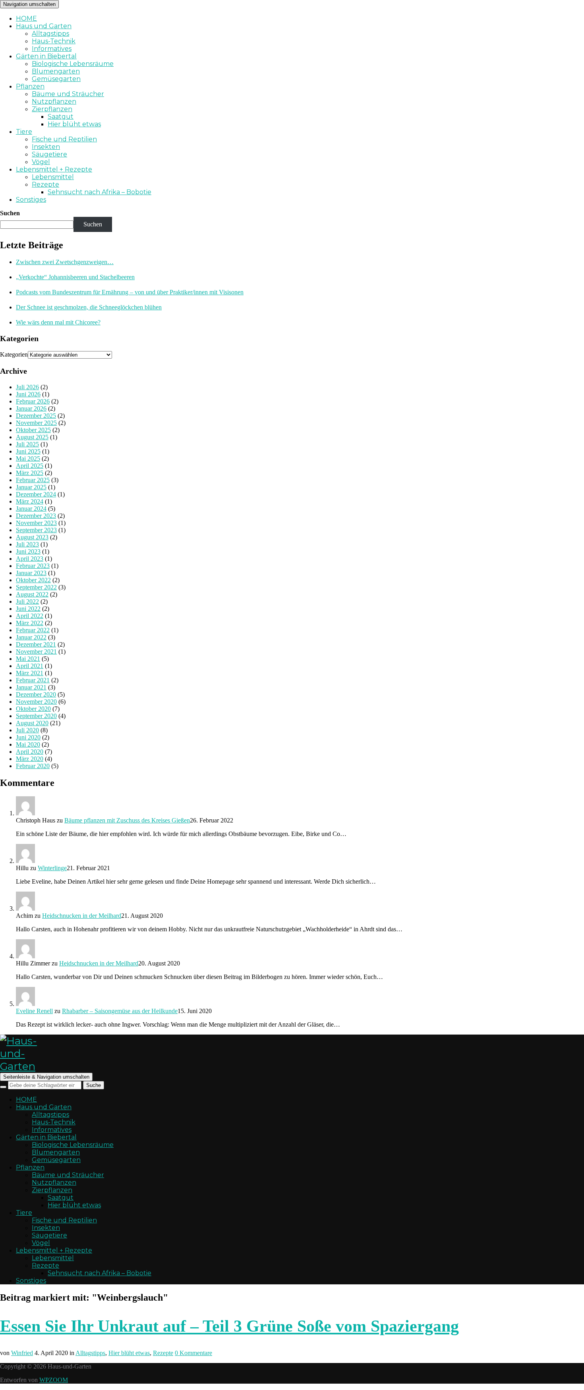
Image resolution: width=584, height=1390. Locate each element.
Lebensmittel (53, 177)
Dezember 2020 (36, 694)
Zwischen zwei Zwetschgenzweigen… (65, 262)
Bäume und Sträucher (68, 94)
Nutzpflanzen (54, 101)
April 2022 (29, 615)
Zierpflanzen (52, 109)
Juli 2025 (27, 444)
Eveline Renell (34, 1011)
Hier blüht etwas (74, 124)
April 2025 (29, 465)
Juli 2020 (27, 730)
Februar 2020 (33, 766)
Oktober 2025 (33, 430)
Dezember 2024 (36, 494)
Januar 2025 (31, 487)
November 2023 (36, 522)
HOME (26, 18)
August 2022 (32, 594)
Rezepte (45, 184)
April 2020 (29, 751)
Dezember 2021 (36, 644)
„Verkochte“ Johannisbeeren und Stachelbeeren (75, 277)
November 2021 (36, 651)
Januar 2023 (31, 573)
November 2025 (36, 422)
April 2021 (29, 665)
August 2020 (32, 723)
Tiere (24, 131)
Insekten (46, 147)
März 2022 (29, 623)
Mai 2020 (28, 744)
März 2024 (29, 501)
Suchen (10, 213)
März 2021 (29, 673)
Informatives (52, 48)
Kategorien (14, 354)
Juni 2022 (28, 608)
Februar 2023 (33, 565)
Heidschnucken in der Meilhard (81, 915)
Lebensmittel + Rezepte (54, 169)
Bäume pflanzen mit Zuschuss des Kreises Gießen (127, 820)
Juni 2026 (28, 394)
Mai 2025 (28, 458)
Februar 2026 (33, 401)
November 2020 (36, 701)
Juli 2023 (27, 544)
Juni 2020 (28, 737)
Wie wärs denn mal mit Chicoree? (58, 322)
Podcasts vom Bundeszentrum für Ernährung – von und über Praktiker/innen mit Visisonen (130, 292)
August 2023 (32, 537)
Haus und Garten (44, 26)
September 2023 (36, 530)
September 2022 (36, 587)
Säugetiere (49, 154)
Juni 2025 (28, 451)
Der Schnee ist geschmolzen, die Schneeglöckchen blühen (89, 307)
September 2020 (36, 715)
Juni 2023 (28, 551)
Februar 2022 (33, 630)
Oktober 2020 (33, 708)
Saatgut (60, 116)
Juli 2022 (27, 601)
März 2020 (29, 758)
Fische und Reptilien (64, 139)
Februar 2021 (33, 680)
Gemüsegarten (56, 79)
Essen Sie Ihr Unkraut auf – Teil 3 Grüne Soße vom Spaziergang (229, 1326)
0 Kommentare (193, 1352)
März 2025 (29, 472)
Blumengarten (56, 71)
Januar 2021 (31, 687)
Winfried (22, 1352)
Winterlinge (52, 868)
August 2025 (32, 437)
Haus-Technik (53, 41)
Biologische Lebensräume (73, 64)
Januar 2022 (31, 637)
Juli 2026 (27, 387)
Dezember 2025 (36, 415)
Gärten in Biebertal (46, 56)
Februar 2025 (33, 480)
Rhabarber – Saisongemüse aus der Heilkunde (120, 1011)
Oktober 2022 (33, 580)
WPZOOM (53, 1379)
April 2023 (29, 558)
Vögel (41, 162)
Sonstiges (31, 199)
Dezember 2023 (36, 515)
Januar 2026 (31, 408)
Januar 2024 (31, 508)
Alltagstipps (50, 33)
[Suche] (3, 1087)
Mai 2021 (28, 658)
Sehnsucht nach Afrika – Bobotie (99, 192)
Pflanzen (30, 86)
